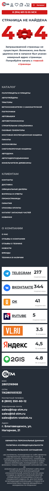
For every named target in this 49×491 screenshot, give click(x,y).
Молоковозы (9, 144)
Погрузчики (8, 112)
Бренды (6, 253)
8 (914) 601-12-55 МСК (24, 12)
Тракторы (7, 102)
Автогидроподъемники (15, 158)
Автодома (7, 153)
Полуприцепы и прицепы (16, 93)
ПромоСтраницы (11, 198)
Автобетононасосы (13, 121)
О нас (5, 234)
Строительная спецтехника (17, 126)
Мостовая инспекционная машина (22, 135)
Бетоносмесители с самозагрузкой (22, 107)
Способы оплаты (11, 208)
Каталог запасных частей (16, 212)
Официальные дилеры (14, 189)
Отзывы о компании (13, 239)
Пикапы (6, 139)
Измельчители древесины (16, 163)
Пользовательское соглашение (24, 450)
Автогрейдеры (10, 98)
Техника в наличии (13, 257)
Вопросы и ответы (12, 194)
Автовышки (8, 116)
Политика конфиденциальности (24, 445)
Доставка (7, 185)
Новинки (7, 217)
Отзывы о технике (12, 243)
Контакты (7, 180)
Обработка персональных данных (24, 440)
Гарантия (7, 203)
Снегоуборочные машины (16, 149)
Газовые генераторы (13, 130)
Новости (6, 248)
